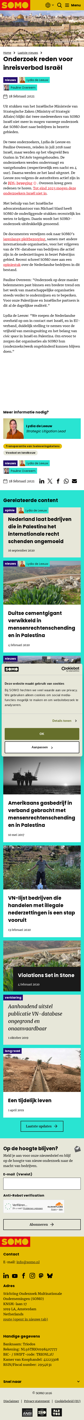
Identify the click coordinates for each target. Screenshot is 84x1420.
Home (7, 53)
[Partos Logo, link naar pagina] (56, 1412)
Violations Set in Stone (46, 975)
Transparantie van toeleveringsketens (33, 446)
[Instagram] (32, 1275)
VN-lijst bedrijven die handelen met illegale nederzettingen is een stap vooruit (41, 909)
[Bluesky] (50, 1275)
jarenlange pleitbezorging (24, 239)
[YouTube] (15, 1276)
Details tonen (61, 720)
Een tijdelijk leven (30, 1100)
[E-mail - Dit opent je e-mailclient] (74, 481)
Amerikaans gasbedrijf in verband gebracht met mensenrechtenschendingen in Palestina (41, 814)
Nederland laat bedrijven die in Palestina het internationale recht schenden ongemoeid (40, 530)
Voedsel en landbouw (20, 452)
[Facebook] (23, 1275)
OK (42, 734)
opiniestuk (12, 265)
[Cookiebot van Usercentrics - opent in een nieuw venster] (61, 669)
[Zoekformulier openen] (59, 5)
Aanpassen (40, 747)
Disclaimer (11, 1401)
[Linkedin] (6, 1275)
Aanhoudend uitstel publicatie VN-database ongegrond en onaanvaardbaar (35, 1017)
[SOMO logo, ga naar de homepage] (15, 5)
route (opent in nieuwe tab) (25, 1319)
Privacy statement (37, 1401)
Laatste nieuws (28, 53)
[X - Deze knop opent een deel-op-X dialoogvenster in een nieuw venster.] (50, 481)
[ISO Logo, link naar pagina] (42, 1412)
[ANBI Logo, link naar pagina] (27, 1412)
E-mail (17, 1174)
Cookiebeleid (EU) (68, 1401)
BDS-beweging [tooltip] (20, 183)
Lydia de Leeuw (39, 426)
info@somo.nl (28, 1262)
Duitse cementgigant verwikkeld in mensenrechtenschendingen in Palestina (41, 624)
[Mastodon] (41, 1275)
